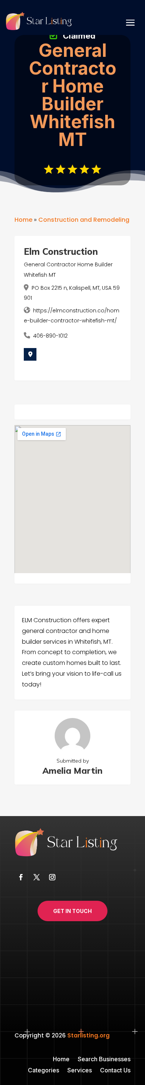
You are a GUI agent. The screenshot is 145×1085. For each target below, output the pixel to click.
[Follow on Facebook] (20, 877)
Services (79, 1071)
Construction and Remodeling (83, 219)
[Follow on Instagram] (52, 877)
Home (23, 219)
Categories (43, 1071)
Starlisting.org (88, 1035)
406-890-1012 (50, 336)
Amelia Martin (72, 770)
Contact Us (115, 1071)
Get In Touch (72, 911)
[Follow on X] (36, 877)
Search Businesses (104, 1059)
